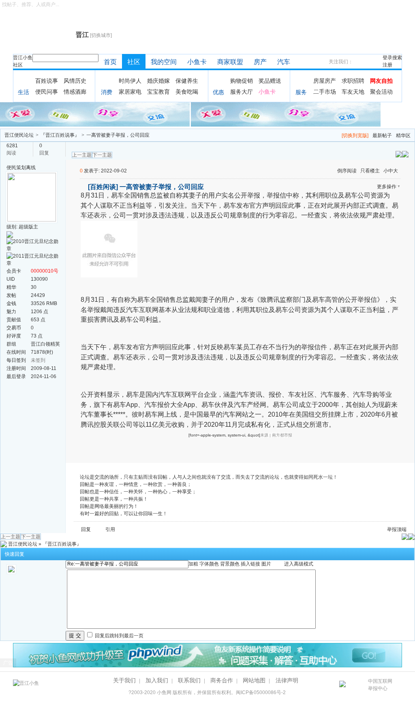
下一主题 (102, 155)
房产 (260, 61)
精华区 (403, 135)
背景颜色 (230, 564)
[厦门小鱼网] (95, 114)
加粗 (193, 564)
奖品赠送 (270, 80)
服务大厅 (241, 91)
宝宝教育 (158, 91)
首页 (110, 61)
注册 (387, 65)
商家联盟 (230, 61)
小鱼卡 (197, 61)
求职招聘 (353, 80)
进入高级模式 (298, 564)
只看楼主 (370, 171)
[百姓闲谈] (103, 186)
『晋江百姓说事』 (60, 135)
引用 (110, 529)
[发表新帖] (405, 154)
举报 (392, 529)
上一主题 (82, 155)
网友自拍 (381, 80)
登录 (387, 57)
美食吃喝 (186, 91)
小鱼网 (164, 692)
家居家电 (130, 91)
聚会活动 (381, 91)
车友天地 (353, 91)
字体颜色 (209, 564)
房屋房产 (324, 80)
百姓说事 (46, 80)
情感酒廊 (75, 91)
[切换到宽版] (355, 135)
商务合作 (221, 680)
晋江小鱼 (22, 57)
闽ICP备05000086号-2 (261, 692)
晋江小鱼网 (42, 35)
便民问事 (46, 91)
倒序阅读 (347, 171)
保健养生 (186, 80)
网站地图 (254, 680)
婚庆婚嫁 (158, 80)
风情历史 (75, 80)
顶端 (401, 529)
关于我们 (124, 680)
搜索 (397, 57)
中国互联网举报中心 (380, 684)
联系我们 (189, 680)
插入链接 (250, 564)
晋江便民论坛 (19, 135)
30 (33, 287)
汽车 (283, 61)
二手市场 (324, 91)
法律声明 (287, 680)
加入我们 (156, 680)
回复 (86, 529)
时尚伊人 (130, 80)
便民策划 (16, 167)
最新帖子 (382, 135)
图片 (266, 564)
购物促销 (241, 80)
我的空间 (164, 61)
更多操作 (386, 186)
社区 (18, 65)
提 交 (75, 635)
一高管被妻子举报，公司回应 (118, 135)
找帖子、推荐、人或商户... (30, 4)
